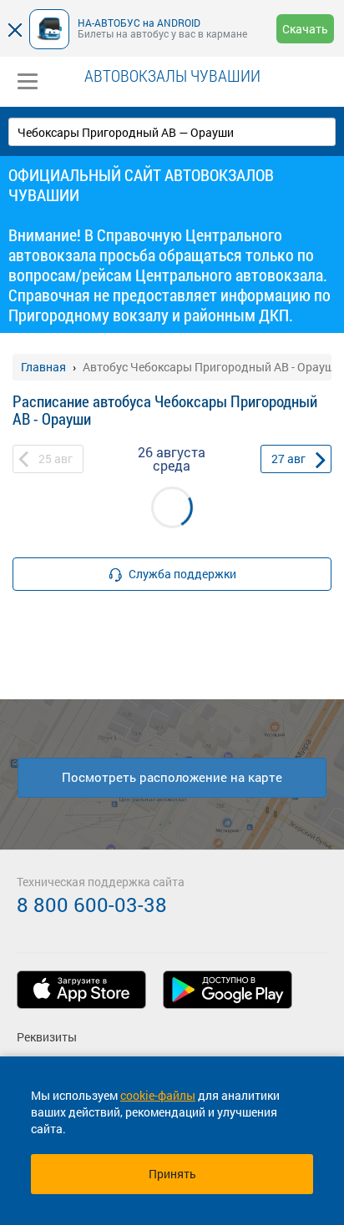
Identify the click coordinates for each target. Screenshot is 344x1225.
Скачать (305, 29)
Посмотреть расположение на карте (172, 777)
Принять (172, 1174)
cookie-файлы (157, 1095)
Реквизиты (47, 1037)
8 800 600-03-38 (92, 904)
